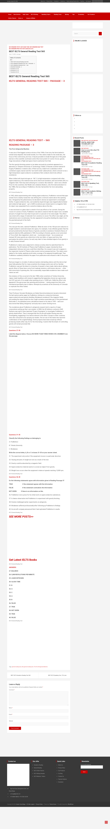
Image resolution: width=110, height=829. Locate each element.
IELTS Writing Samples (39, 773)
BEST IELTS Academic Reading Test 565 (20, 675)
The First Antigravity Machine (41, 666)
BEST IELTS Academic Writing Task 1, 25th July (91, 192)
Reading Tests (57, 14)
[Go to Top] (106, 822)
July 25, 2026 (84, 145)
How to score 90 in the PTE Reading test (90, 151)
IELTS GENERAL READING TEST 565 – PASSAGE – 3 (23, 63)
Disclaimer (56, 1)
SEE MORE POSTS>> (21, 516)
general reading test (16, 666)
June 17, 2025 (12, 54)
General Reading (38, 767)
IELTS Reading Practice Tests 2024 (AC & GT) (21, 48)
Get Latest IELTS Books (23, 559)
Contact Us (61, 776)
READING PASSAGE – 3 (16, 67)
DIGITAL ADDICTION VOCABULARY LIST (87, 143)
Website (11, 721)
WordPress (70, 804)
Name (11, 708)
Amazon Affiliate (30, 18)
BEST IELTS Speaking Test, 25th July (90, 184)
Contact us (62, 1)
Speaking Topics (46, 14)
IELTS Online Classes (39, 770)
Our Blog (60, 773)
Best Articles (17, 14)
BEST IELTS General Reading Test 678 (90, 176)
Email (10, 714)
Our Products (91, 14)
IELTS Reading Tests (14, 47)
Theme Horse (52, 804)
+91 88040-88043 (14, 796)
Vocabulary (81, 14)
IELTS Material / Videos (39, 776)
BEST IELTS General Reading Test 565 (19, 61)
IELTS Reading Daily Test (36, 47)
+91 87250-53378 (23, 796)
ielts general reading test (27, 666)
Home (9, 14)
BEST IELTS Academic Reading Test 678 (91, 163)
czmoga (18, 54)
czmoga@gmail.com (15, 794)
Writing (67, 14)
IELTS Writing (34, 14)
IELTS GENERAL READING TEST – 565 (19, 65)
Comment (12, 690)
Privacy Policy (49, 1)
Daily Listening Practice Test (73, 1)
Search (100, 33)
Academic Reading (38, 765)
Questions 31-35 (15, 70)
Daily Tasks (26, 14)
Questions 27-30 (15, 68)
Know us (20, 18)
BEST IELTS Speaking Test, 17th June (57, 675)
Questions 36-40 (15, 72)
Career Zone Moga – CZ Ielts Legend (25, 804)
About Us (43, 1)
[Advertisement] (38, 33)
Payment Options (62, 779)
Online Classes (12, 18)
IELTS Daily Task (25, 47)
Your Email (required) (86, 764)
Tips (73, 14)
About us (60, 765)
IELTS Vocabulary (93, 140)
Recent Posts (79, 138)
